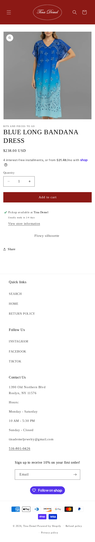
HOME (13, 303)
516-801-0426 (19, 448)
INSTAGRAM (18, 341)
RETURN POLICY (22, 313)
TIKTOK (15, 361)
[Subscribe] (75, 474)
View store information (24, 223)
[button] (9, 12)
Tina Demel (30, 525)
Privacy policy (49, 532)
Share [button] (11, 249)
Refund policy (74, 526)
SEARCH (15, 294)
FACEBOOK (17, 351)
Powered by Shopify (49, 525)
